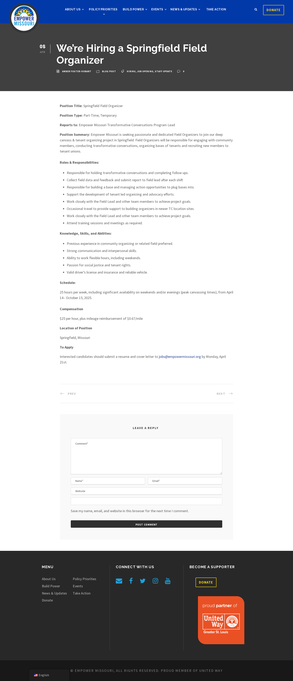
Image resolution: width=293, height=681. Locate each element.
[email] (119, 581)
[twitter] (143, 581)
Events (157, 9)
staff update (163, 71)
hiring (131, 71)
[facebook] (131, 581)
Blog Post (109, 71)
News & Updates (183, 9)
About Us (73, 9)
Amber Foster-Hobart (76, 71)
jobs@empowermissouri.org (180, 356)
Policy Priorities (103, 9)
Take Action (216, 9)
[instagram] (155, 581)
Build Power (133, 9)
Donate (273, 10)
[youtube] (167, 581)
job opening (145, 71)
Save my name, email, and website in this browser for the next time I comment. (130, 511)
